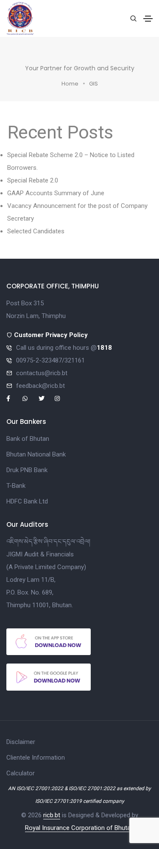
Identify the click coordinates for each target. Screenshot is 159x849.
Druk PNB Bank (26, 470)
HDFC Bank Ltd (27, 501)
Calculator (20, 773)
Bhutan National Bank (36, 454)
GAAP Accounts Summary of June (55, 193)
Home (69, 84)
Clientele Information (35, 757)
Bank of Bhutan (27, 438)
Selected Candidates (35, 231)
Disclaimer (20, 742)
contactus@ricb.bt (41, 373)
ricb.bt (51, 815)
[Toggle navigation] (148, 19)
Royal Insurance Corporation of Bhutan (79, 828)
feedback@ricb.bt (40, 386)
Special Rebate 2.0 (32, 180)
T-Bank (15, 485)
